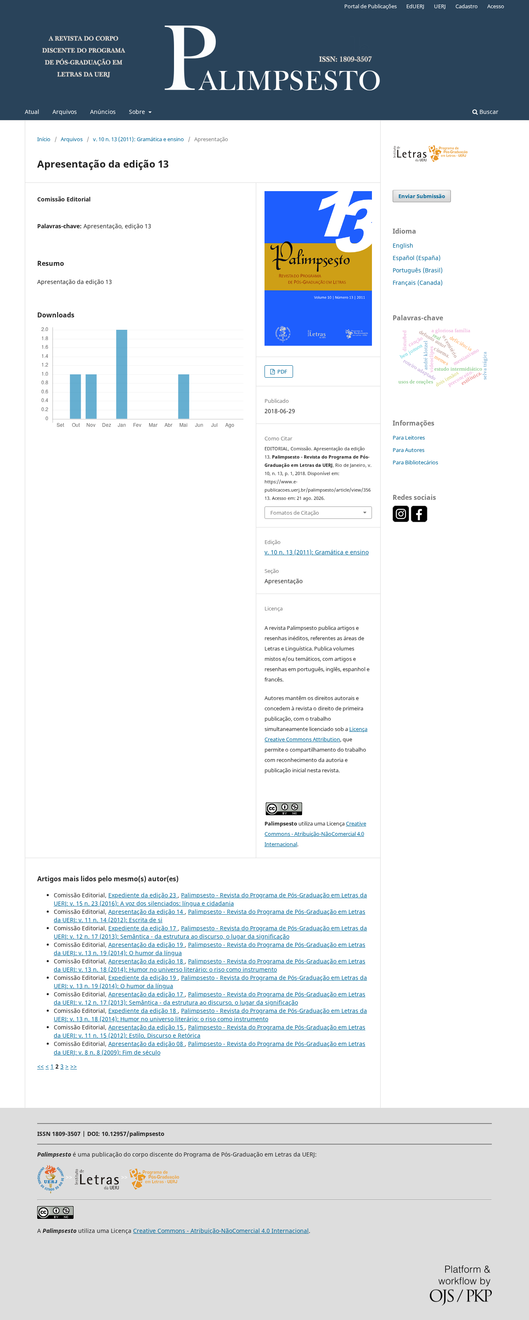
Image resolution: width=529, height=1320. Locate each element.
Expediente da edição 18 (143, 1011)
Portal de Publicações (370, 6)
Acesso (495, 6)
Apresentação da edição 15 (146, 1027)
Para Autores (408, 450)
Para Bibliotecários (415, 462)
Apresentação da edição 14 (146, 911)
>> (73, 1066)
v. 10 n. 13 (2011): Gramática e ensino (138, 139)
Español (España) (417, 258)
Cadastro (466, 6)
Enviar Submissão (421, 196)
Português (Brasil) (418, 270)
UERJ (440, 6)
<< (40, 1066)
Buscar (488, 112)
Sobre (138, 112)
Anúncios (103, 112)
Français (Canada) (418, 282)
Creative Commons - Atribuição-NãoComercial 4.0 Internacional (315, 834)
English (403, 245)
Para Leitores (409, 437)
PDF (281, 371)
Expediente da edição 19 (143, 978)
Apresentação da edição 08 (146, 1044)
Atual (32, 112)
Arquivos (64, 112)
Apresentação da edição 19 (146, 945)
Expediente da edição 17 (143, 928)
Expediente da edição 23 (143, 895)
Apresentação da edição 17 (146, 994)
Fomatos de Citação (294, 512)
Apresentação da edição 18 (146, 961)
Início (43, 139)
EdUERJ (415, 6)
